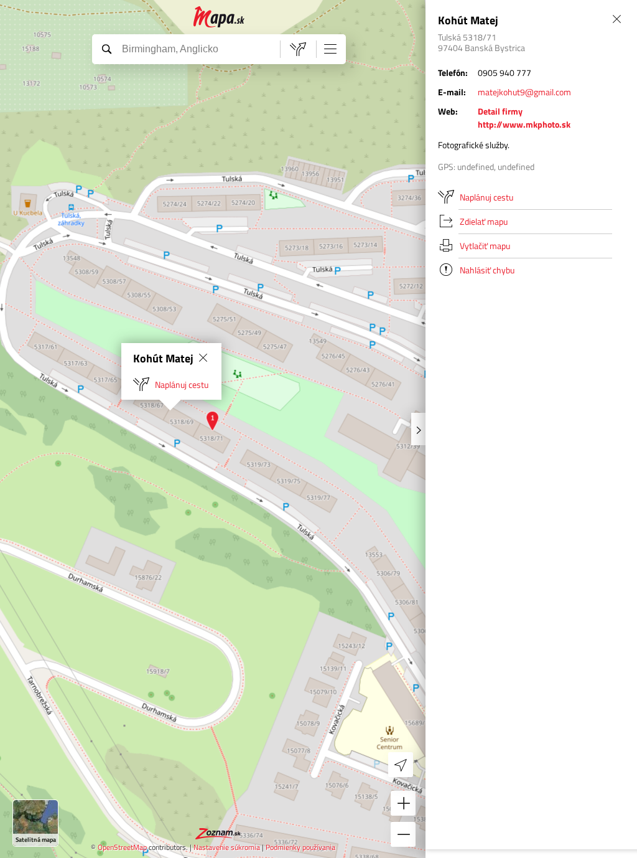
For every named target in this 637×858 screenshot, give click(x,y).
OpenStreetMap (122, 847)
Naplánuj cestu (181, 384)
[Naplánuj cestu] (298, 49)
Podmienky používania (300, 847)
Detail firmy (500, 111)
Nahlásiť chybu (487, 269)
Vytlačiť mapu (485, 245)
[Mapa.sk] (219, 17)
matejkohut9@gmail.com (524, 91)
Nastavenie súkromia (226, 847)
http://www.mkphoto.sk (524, 124)
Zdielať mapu (484, 221)
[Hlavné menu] (330, 48)
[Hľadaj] (106, 48)
